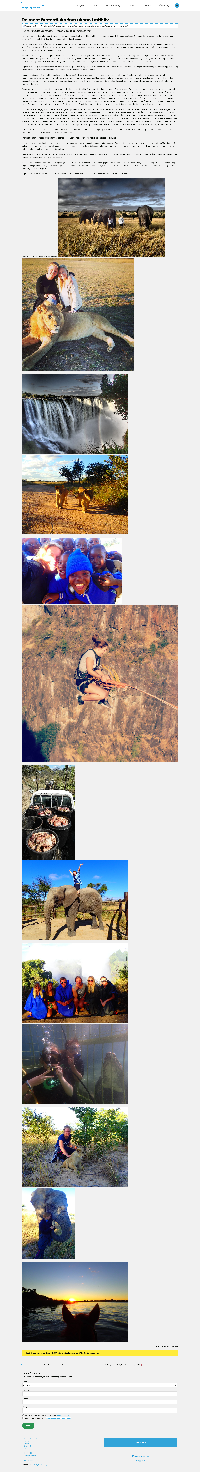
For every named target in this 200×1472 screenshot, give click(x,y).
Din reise (146, 5)
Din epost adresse (29, 1407)
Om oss (131, 5)
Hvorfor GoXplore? (30, 1439)
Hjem (22, 1365)
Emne (24, 1381)
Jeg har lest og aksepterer (48, 1418)
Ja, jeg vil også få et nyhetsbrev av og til (50, 1415)
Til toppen (139, 1461)
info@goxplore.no (30, 1455)
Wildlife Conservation (89, 1353)
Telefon (25, 1398)
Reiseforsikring (112, 5)
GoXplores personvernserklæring (58, 1418)
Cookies (27, 1443)
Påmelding (164, 5)
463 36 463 (28, 1453)
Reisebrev (29, 1365)
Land (95, 5)
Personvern (28, 1441)
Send (28, 1426)
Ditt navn (25, 1390)
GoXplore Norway (40, 1465)
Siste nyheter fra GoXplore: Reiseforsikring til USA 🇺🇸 (123, 1365)
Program (81, 5)
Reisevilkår (27, 1446)
